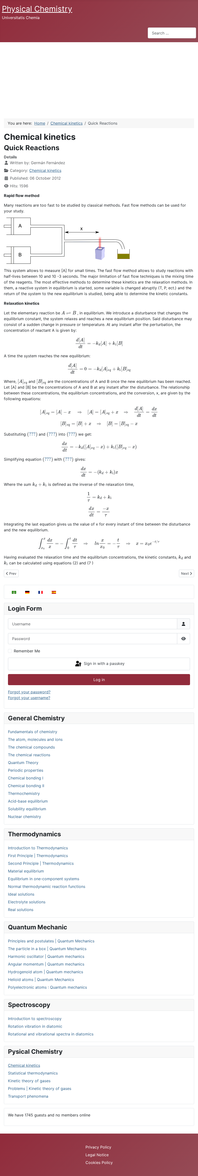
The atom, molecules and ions (35, 739)
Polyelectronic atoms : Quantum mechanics (47, 987)
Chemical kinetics (24, 1065)
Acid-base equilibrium (28, 801)
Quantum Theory (23, 762)
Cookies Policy (99, 1162)
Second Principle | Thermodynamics (41, 863)
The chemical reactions (29, 754)
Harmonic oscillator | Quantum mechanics (46, 956)
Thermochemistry (24, 793)
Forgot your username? (29, 697)
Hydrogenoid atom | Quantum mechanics (45, 971)
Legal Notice (97, 1154)
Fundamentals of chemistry (32, 731)
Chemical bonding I (25, 778)
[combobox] (172, 32)
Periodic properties (25, 770)
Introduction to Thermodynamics (38, 847)
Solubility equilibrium (27, 808)
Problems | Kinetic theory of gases (39, 1088)
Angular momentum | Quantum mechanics (46, 964)
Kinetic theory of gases (29, 1080)
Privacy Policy (98, 1147)
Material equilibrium (26, 871)
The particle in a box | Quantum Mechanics (47, 948)
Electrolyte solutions (26, 901)
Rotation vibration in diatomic (35, 1026)
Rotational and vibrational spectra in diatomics (50, 1034)
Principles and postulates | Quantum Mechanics (51, 941)
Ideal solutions (21, 894)
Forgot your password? (29, 691)
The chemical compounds (31, 747)
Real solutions (20, 909)
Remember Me (27, 651)
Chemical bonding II (26, 785)
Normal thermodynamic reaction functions (46, 886)
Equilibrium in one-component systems (43, 878)
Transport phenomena (28, 1096)
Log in (99, 679)
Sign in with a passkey (104, 663)
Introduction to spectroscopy (35, 1018)
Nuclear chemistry (24, 816)
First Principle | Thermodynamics (38, 855)
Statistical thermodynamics (33, 1073)
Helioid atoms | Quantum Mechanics (41, 979)
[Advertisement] (99, 78)
